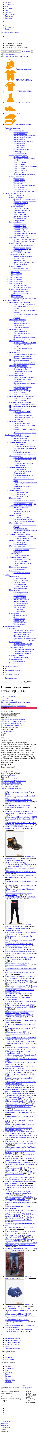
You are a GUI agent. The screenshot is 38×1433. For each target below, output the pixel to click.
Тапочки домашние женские (24, 649)
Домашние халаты (15, 659)
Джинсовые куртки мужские (24, 339)
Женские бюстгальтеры (22, 452)
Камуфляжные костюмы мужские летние (22, 380)
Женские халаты (19, 661)
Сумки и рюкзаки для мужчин (24, 174)
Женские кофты (15, 490)
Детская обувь (14, 613)
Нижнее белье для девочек (23, 256)
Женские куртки (15, 456)
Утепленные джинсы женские (24, 471)
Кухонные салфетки (16, 655)
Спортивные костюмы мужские (25, 362)
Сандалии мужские (20, 588)
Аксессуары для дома (23, 124)
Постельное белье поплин (23, 644)
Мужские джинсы (15, 329)
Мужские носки (19, 322)
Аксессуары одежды (23, 69)
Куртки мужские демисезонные (25, 354)
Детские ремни (19, 178)
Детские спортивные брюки (24, 241)
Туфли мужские (19, 582)
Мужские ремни (19, 168)
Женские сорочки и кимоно (23, 454)
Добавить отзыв (20, 720)
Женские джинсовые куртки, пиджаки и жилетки (24, 476)
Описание (4, 704)
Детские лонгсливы (21, 203)
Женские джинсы (20, 469)
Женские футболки (16, 523)
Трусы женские (19, 444)
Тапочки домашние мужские (24, 651)
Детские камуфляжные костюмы (25, 299)
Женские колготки (20, 438)
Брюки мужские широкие (23, 415)
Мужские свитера (20, 392)
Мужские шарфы (20, 162)
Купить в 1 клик (20, 721)
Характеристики (7, 706)
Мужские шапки (19, 172)
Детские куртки (15, 266)
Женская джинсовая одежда (19, 467)
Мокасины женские (21, 603)
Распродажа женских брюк (23, 519)
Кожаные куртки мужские (23, 358)
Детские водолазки (16, 281)
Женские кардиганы (21, 496)
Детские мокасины (20, 617)
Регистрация (9, 27)
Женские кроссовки (21, 592)
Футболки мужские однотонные (25, 314)
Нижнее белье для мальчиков (24, 262)
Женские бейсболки (21, 132)
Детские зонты (19, 183)
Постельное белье (15, 642)
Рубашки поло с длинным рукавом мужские (23, 372)
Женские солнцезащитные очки (25, 136)
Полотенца (13, 628)
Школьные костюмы (21, 235)
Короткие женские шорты (23, 555)
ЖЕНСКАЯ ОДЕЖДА (24, 102)
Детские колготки (15, 274)
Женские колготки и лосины (19, 437)
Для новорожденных (16, 206)
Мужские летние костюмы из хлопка (22, 406)
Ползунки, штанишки (21, 216)
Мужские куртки (15, 352)
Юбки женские (14, 571)
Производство (10, 16)
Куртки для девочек (21, 268)
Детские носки (14, 276)
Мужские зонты (19, 164)
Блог (6, 6)
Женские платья (15, 498)
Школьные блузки (20, 229)
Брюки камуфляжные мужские (25, 377)
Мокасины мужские (21, 586)
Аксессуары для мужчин (18, 155)
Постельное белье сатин (22, 646)
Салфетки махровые (21, 657)
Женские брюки (15, 515)
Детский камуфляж (16, 297)
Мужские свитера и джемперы (20, 391)
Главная (8, 3)
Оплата (7, 10)
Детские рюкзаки (20, 182)
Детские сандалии (20, 623)
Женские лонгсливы (21, 529)
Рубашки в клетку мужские (23, 423)
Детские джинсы (15, 243)
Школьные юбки (20, 224)
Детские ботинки (20, 624)
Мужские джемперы (21, 394)
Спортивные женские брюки (24, 536)
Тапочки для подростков (22, 653)
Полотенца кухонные (21, 636)
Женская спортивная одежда (19, 534)
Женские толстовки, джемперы (20, 506)
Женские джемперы (21, 492)
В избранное (16, 723)
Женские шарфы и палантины (24, 137)
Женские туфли (19, 611)
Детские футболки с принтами (25, 199)
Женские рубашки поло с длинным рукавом (23, 560)
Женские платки (19, 139)
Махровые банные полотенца (24, 630)
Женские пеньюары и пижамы (24, 446)
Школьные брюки (20, 226)
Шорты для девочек (21, 291)
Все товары (9, 1357)
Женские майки (19, 532)
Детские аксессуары (16, 176)
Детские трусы (19, 258)
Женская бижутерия (21, 153)
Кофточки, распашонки (22, 208)
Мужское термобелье (21, 327)
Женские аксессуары (16, 130)
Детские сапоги (19, 619)
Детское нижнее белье (17, 254)
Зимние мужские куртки (22, 356)
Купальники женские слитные (24, 548)
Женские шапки (19, 145)
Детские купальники (16, 195)
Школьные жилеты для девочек (25, 233)
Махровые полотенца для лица (25, 638)
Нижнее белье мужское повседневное (22, 324)
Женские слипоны (20, 601)
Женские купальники (17, 546)
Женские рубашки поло (17, 557)
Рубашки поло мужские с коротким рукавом (23, 368)
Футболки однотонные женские (25, 530)
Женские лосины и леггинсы (24, 440)
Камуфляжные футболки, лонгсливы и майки (23, 388)
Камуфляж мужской (16, 375)
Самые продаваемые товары (11, 788)
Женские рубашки (20, 544)
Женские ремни (19, 143)
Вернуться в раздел (8, 702)
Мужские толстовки (16, 341)
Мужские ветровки (16, 408)
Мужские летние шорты (22, 398)
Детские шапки (19, 180)
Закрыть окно (26, 51)
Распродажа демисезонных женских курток (23, 464)
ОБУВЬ (18, 113)
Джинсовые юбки (20, 473)
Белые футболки (19, 205)
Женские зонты (19, 147)
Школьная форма (15, 222)
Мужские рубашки (16, 421)
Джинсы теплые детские (22, 247)
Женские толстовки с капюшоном (21, 508)
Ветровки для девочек (21, 285)
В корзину (13, 715)
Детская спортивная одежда (19, 237)
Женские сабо (18, 609)
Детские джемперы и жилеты (20, 252)
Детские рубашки (15, 279)
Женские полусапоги (21, 600)
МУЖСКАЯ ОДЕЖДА (24, 91)
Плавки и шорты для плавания (20, 402)
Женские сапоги (19, 605)
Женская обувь (14, 590)
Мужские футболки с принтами (25, 304)
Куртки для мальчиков (22, 270)
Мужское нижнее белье (17, 320)
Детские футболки (16, 197)
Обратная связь (6, 1421)
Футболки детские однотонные (25, 201)
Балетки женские (20, 607)
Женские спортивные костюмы (25, 538)
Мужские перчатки (20, 170)
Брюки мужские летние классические (22, 413)
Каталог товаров (9, 54)
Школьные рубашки (21, 228)
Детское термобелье (21, 264)
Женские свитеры (20, 494)
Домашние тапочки (16, 647)
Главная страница (11, 666)
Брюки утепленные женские (24, 521)
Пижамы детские (20, 260)
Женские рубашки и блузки (19, 540)
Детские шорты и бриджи (18, 289)
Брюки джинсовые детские (23, 245)
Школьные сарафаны (21, 231)
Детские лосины (15, 295)
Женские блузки (19, 542)
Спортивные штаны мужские (24, 364)
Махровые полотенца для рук (24, 640)
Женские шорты (15, 553)
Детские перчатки (20, 187)
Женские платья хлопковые (23, 502)
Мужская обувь (14, 577)
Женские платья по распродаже (25, 504)
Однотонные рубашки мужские (25, 433)
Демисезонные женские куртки (25, 458)
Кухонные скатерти (16, 663)
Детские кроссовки (20, 615)
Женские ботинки (20, 596)
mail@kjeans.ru (27, 1387)
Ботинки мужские (20, 584)
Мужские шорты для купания (24, 404)
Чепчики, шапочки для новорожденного (22, 211)
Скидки (8, 12)
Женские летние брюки (22, 517)
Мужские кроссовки (21, 580)
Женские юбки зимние (22, 573)
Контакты (8, 18)
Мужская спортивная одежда (19, 360)
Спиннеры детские (20, 189)
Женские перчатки (20, 134)
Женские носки (19, 569)
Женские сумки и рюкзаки (23, 141)
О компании (9, 4)
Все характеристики (8, 731)
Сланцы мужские (20, 578)
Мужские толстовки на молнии (25, 343)
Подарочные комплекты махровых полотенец (22, 633)
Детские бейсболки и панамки (24, 191)
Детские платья (14, 272)
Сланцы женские (20, 598)
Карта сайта (9, 1359)
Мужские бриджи (20, 400)
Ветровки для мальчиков (22, 287)
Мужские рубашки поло (18, 366)
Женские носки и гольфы (18, 567)
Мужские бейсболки (21, 157)
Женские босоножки (21, 594)
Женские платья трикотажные (24, 500)
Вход (7, 29)
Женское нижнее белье (17, 442)
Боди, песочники (20, 214)
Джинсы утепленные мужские (24, 337)
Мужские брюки (15, 410)
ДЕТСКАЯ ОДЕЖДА (24, 80)
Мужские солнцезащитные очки (25, 166)
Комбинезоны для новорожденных (20, 219)
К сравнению (17, 725)
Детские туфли (19, 621)
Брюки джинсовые (20, 331)
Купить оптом (10, 14)
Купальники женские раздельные (21, 551)
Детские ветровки (15, 283)
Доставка (8, 8)
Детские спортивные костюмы (25, 239)
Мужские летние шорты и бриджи (21, 396)
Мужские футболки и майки (19, 302)
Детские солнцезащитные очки (25, 185)
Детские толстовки (16, 277)
